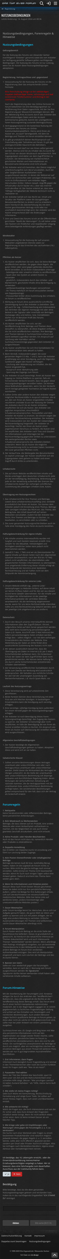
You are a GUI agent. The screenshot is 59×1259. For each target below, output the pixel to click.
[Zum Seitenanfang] (55, 1255)
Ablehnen (16, 1223)
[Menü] (55, 3)
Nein (18, 1174)
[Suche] (41, 3)
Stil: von (29, 1255)
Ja (8, 1174)
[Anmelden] (48, 3)
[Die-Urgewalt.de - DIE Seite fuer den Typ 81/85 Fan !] (19, 3)
